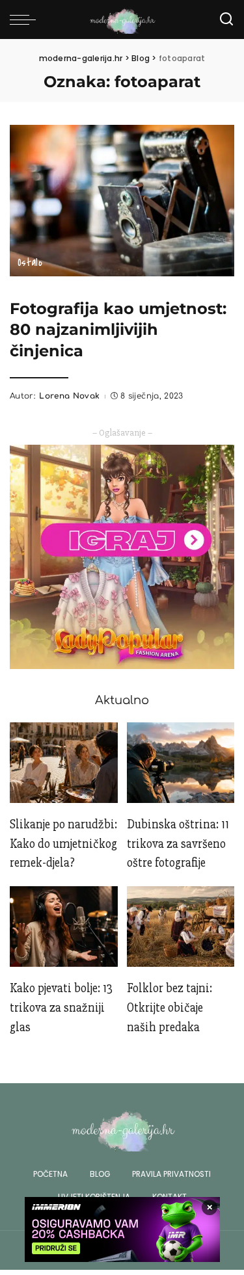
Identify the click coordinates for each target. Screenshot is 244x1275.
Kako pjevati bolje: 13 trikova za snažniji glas (61, 1007)
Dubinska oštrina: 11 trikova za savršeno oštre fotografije (178, 844)
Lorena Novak (69, 396)
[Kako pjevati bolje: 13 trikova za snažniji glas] (64, 926)
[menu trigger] (26, 19)
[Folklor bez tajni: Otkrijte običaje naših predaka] (181, 926)
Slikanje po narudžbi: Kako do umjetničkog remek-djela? (63, 844)
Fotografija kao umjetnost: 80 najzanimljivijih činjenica (118, 329)
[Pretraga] (226, 19)
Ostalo (30, 263)
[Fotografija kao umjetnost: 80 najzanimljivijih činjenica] (122, 199)
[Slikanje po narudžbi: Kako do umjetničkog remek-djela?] (64, 762)
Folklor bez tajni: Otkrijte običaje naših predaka (169, 1007)
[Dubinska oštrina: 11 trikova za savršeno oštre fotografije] (181, 762)
